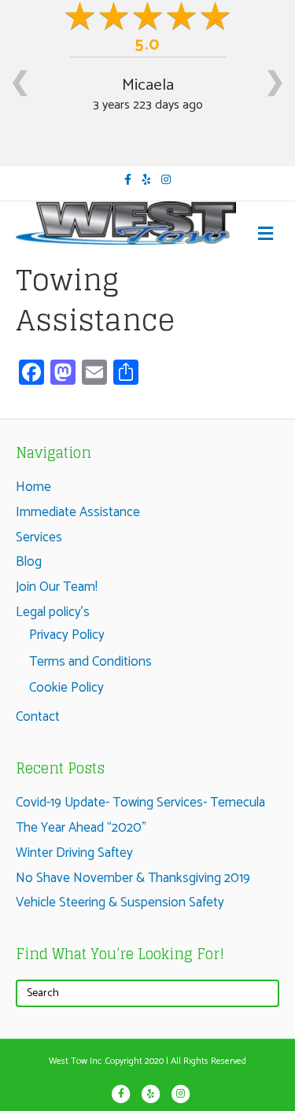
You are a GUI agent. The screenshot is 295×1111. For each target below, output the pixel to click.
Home (33, 487)
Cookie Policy (66, 688)
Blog (29, 562)
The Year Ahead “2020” (81, 828)
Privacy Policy (67, 635)
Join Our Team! (57, 587)
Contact (38, 717)
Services (39, 537)
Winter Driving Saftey (74, 853)
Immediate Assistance (78, 512)
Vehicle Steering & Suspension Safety (120, 902)
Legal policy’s (53, 612)
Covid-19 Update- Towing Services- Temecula (140, 803)
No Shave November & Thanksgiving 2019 (133, 878)
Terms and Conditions (90, 662)
